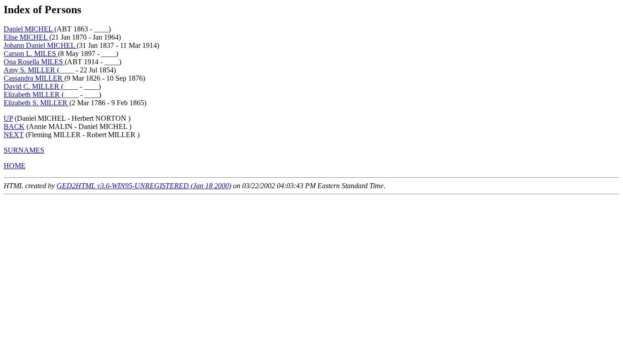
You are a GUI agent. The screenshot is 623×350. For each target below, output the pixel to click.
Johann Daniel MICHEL (40, 45)
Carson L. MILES (31, 53)
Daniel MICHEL (29, 29)
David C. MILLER (32, 86)
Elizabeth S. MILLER (36, 103)
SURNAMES (24, 150)
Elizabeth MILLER (33, 94)
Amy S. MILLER (30, 70)
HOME (15, 166)
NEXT (14, 135)
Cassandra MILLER (34, 78)
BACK (14, 126)
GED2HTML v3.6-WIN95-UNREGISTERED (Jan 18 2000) (144, 186)
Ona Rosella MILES (34, 62)
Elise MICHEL (26, 37)
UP (8, 118)
